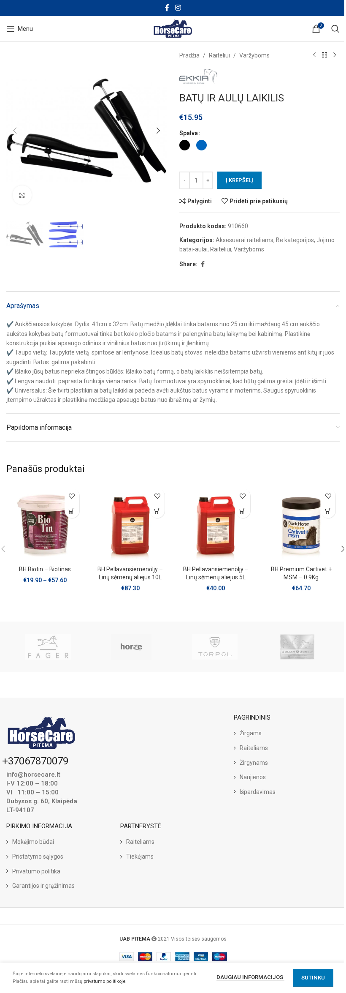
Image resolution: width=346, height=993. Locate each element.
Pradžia (189, 55)
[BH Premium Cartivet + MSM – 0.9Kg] (301, 523)
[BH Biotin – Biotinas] (45, 523)
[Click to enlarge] (22, 195)
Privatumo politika (36, 871)
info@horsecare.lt (33, 774)
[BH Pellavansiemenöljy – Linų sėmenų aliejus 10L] (130, 523)
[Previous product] (314, 55)
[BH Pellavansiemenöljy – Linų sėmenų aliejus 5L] (215, 523)
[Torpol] (214, 647)
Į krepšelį (239, 180)
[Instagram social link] (178, 7)
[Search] (335, 28)
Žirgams (251, 733)
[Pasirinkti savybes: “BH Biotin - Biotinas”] (72, 510)
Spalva (188, 133)
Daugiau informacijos (250, 977)
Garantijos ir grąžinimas (43, 885)
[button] (14, 130)
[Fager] (47, 647)
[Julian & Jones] (297, 647)
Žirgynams (254, 762)
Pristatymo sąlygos (37, 856)
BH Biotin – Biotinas (45, 569)
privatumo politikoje (104, 981)
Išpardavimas (258, 791)
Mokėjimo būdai (33, 841)
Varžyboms (254, 55)
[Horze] (131, 647)
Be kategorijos (295, 240)
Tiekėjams (140, 856)
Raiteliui (219, 55)
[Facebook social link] (167, 7)
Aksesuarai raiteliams (244, 240)
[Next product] (335, 55)
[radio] (184, 145)
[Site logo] (173, 28)
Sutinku (313, 977)
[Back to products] (324, 55)
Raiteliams (254, 748)
